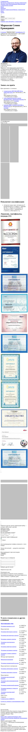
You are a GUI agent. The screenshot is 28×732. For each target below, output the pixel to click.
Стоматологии (4, 1)
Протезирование (13, 4)
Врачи (2, 7)
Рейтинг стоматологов (19, 9)
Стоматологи (18, 21)
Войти (2, 16)
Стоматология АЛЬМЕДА (8, 698)
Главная (3, 21)
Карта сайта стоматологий (8, 716)
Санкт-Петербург (10, 21)
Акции (2, 12)
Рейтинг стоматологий (7, 9)
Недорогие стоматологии (7, 2)
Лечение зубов (5, 4)
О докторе (3, 32)
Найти (2, 20)
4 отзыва (16, 101)
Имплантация (21, 4)
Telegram (3, 553)
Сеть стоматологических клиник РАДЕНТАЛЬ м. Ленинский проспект (14, 98)
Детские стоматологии (20, 2)
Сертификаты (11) (20, 32)
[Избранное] (1, 14)
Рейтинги (3, 8)
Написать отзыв (10, 32)
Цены (2, 11)
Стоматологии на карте (7, 5)
